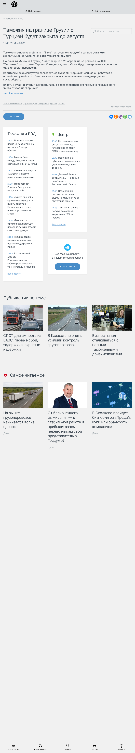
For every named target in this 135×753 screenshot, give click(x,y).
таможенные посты (12, 103)
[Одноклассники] (116, 117)
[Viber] (120, 117)
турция (61, 103)
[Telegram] (130, 117)
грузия (53, 103)
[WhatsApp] (125, 117)
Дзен (6, 433)
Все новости (14, 273)
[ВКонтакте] (111, 117)
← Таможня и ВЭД (13, 18)
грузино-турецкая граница (36, 103)
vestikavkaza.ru (13, 93)
